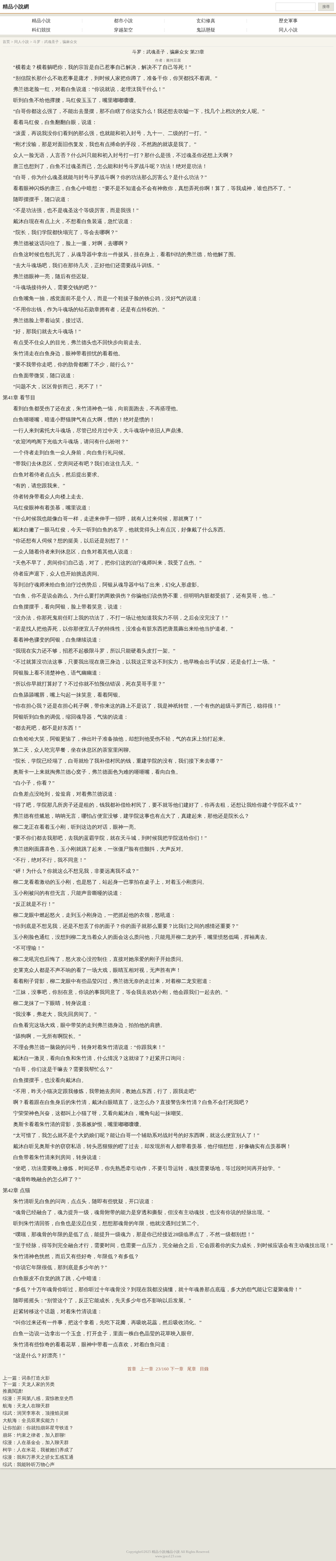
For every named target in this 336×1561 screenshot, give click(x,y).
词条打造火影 (36, 1378)
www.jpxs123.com (168, 1556)
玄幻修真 (205, 20)
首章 (131, 1368)
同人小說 (288, 30)
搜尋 (326, 7)
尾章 (191, 1368)
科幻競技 (41, 30)
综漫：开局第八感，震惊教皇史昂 (38, 1398)
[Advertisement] (168, 1507)
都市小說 (123, 20)
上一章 (146, 1368)
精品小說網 (16, 6)
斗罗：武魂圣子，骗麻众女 (55, 42)
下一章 (176, 1368)
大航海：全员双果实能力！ (31, 1420)
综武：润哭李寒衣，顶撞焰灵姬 (36, 1413)
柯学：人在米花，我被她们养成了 (38, 1449)
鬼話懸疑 (205, 30)
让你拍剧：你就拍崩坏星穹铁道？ (38, 1427)
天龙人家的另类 (38, 1384)
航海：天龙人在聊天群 (26, 1405)
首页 (6, 42)
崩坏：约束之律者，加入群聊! (34, 1435)
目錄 (204, 1368)
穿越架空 (123, 30)
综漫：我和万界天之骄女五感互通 (38, 1457)
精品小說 (41, 20)
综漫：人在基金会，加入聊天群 (36, 1442)
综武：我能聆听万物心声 (29, 1464)
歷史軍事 (288, 20)
